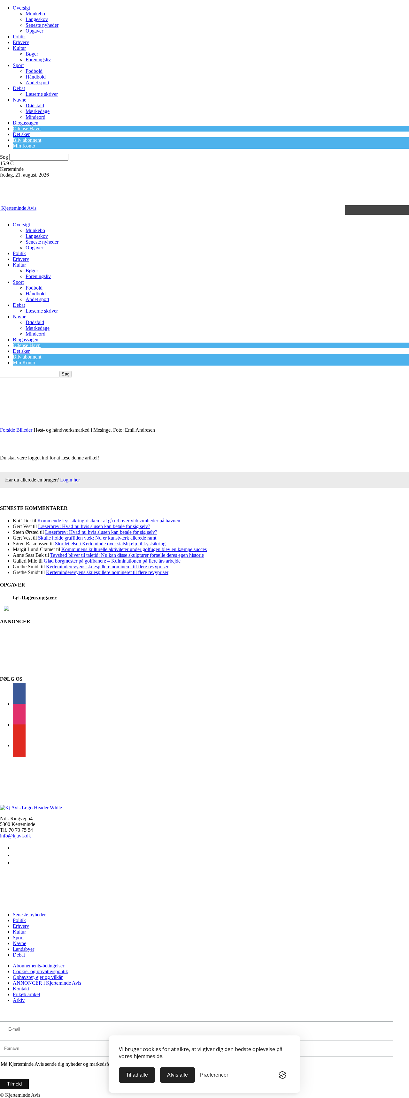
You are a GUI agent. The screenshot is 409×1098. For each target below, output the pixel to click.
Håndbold (36, 77)
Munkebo (35, 13)
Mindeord (35, 117)
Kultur (19, 48)
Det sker (21, 134)
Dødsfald (35, 105)
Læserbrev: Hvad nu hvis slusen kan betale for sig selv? (94, 526)
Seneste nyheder (42, 25)
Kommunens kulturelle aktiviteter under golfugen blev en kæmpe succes (134, 549)
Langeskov (37, 19)
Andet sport (37, 82)
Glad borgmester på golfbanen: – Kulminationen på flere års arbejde (112, 561)
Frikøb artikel (26, 994)
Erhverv (21, 42)
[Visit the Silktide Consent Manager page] (282, 1075)
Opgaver (34, 31)
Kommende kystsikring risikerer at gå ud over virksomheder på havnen (108, 520)
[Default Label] (19, 745)
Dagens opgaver (39, 597)
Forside (7, 430)
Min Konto (24, 145)
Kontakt (21, 988)
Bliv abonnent (27, 140)
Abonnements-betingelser (38, 965)
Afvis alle (177, 1075)
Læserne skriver (42, 94)
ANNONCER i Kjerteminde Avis (47, 983)
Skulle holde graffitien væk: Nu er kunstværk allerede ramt (97, 538)
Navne (19, 99)
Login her (70, 479)
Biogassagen (25, 122)
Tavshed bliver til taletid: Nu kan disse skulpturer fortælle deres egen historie (127, 555)
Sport (18, 65)
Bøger (32, 54)
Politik (19, 36)
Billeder (24, 430)
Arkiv (19, 1000)
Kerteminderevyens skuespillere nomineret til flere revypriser (107, 566)
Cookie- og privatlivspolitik (40, 971)
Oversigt (21, 8)
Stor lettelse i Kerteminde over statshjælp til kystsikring (110, 543)
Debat (19, 88)
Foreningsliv (38, 59)
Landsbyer (23, 949)
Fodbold (34, 71)
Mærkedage (38, 111)
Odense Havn (27, 128)
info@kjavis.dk (15, 835)
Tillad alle (137, 1075)
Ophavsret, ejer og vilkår (38, 977)
